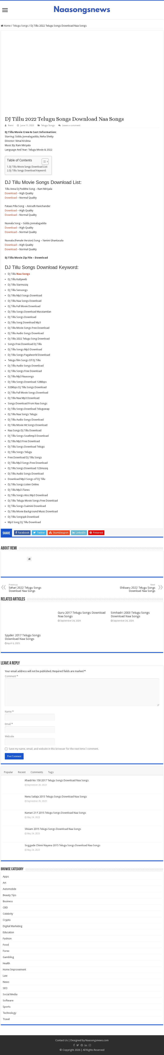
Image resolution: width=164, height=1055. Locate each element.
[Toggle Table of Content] (43, 161)
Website (9, 736)
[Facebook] (74, 1045)
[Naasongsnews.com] (82, 9)
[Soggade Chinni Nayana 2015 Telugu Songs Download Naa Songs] (13, 850)
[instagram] (89, 1045)
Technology (9, 1012)
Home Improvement (14, 969)
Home (7, 25)
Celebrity (8, 913)
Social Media (10, 994)
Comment (11, 676)
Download (11, 193)
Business (8, 901)
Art (4, 882)
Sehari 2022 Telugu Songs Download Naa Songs (25, 587)
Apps (6, 876)
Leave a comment (71, 125)
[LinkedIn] (85, 1045)
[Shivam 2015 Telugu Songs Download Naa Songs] (13, 834)
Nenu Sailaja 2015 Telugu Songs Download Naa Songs (56, 796)
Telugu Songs (20, 25)
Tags (51, 772)
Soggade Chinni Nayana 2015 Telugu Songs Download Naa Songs (62, 845)
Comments (37, 772)
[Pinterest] (81, 1045)
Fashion (7, 938)
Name (9, 711)
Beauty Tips (9, 895)
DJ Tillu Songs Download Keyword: (27, 170)
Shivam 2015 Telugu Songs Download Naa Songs (53, 828)
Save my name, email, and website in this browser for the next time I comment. (54, 748)
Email (9, 723)
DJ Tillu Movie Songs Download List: (28, 166)
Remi (10, 125)
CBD (5, 907)
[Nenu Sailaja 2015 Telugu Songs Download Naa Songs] (13, 801)
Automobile (9, 888)
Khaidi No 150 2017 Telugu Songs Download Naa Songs (57, 780)
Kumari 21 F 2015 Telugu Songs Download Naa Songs (55, 812)
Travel (6, 1019)
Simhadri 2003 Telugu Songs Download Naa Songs (130, 614)
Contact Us (61, 1040)
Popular (8, 772)
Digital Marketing (12, 926)
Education (8, 932)
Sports (6, 1006)
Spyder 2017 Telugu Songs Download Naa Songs (23, 637)
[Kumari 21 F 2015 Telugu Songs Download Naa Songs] (13, 818)
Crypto (7, 919)
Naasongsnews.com (97, 1040)
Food (6, 944)
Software (8, 1000)
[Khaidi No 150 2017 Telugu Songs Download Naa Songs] (13, 785)
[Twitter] (77, 1045)
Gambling (8, 957)
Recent (22, 772)
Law (5, 975)
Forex (6, 950)
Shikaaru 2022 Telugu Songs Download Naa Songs (137, 587)
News (6, 981)
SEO (5, 988)
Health (6, 963)
